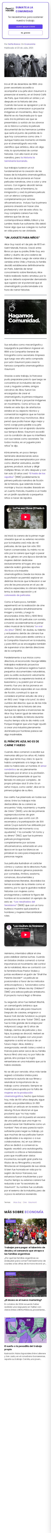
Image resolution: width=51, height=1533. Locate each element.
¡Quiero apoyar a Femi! (25, 27)
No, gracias (25, 33)
